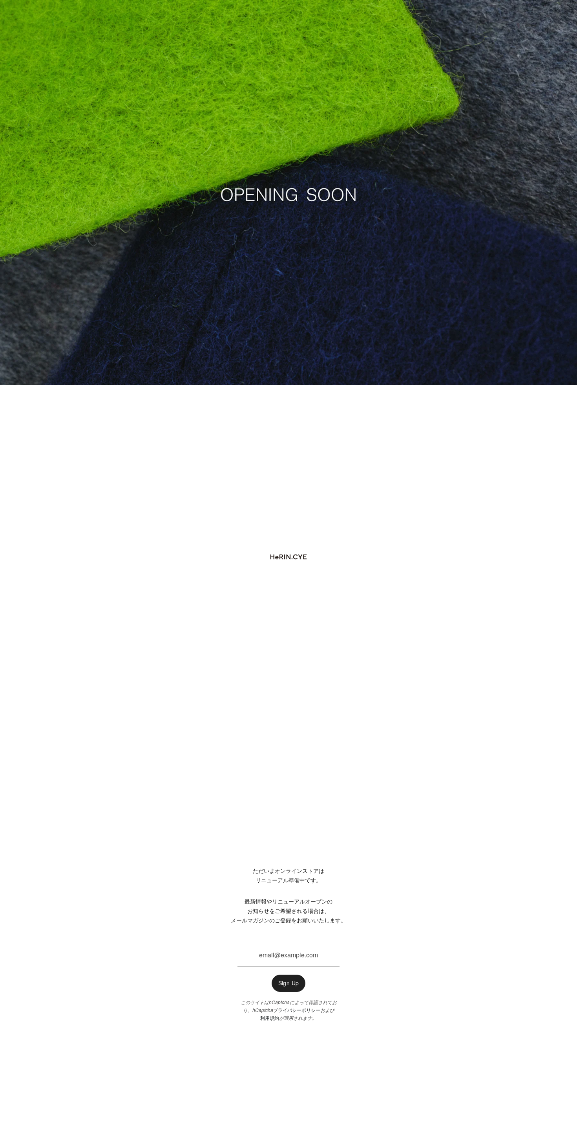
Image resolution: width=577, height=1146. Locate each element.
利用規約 (269, 1017)
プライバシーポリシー (296, 1009)
